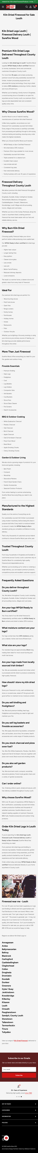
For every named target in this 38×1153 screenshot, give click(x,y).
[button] (6, 1138)
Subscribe (19, 1075)
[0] (34, 7)
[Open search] (27, 7)
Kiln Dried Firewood (21, 1041)
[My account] (30, 7)
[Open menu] (3, 7)
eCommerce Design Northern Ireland (12, 1149)
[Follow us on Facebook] (3, 1139)
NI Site (31, 1)
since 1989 (28, 1093)
